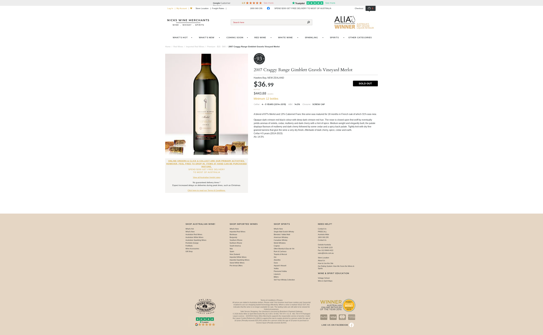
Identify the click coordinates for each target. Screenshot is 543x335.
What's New (190, 232)
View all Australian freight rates (206, 177)
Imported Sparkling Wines (239, 260)
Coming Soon (234, 37)
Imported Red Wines (237, 232)
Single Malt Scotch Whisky (284, 232)
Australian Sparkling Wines (196, 240)
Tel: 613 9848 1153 (325, 248)
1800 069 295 (256, 8)
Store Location (202, 8)
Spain (232, 251)
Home (168, 46)
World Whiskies (280, 243)
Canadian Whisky (280, 240)
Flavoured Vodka (280, 271)
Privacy (280, 300)
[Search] (308, 22)
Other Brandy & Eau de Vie (284, 249)
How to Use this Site (325, 263)
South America (235, 246)
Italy (231, 249)
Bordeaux (233, 235)
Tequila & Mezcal (280, 254)
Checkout (359, 8)
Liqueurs (277, 274)
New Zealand (235, 254)
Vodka (276, 268)
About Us (321, 261)
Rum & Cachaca (280, 251)
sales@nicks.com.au (326, 253)
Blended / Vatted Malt (282, 235)
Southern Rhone (236, 240)
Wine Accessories (192, 249)
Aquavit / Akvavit (280, 266)
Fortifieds (189, 246)
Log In (170, 8)
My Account (181, 8)
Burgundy (233, 237)
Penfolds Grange (192, 243)
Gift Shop (189, 251)
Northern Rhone (236, 243)
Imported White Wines (238, 257)
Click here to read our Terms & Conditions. (207, 190)
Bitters (276, 277)
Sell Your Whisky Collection (284, 280)
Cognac (277, 246)
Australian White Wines (194, 237)
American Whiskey (281, 237)
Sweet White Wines (237, 263)
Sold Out (365, 83)
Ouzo (276, 263)
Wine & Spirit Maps (325, 281)
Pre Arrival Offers (236, 266)
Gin (275, 257)
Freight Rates (218, 8)
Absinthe (277, 260)
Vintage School (324, 278)
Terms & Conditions (268, 300)
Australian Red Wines (194, 235)
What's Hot (180, 37)
